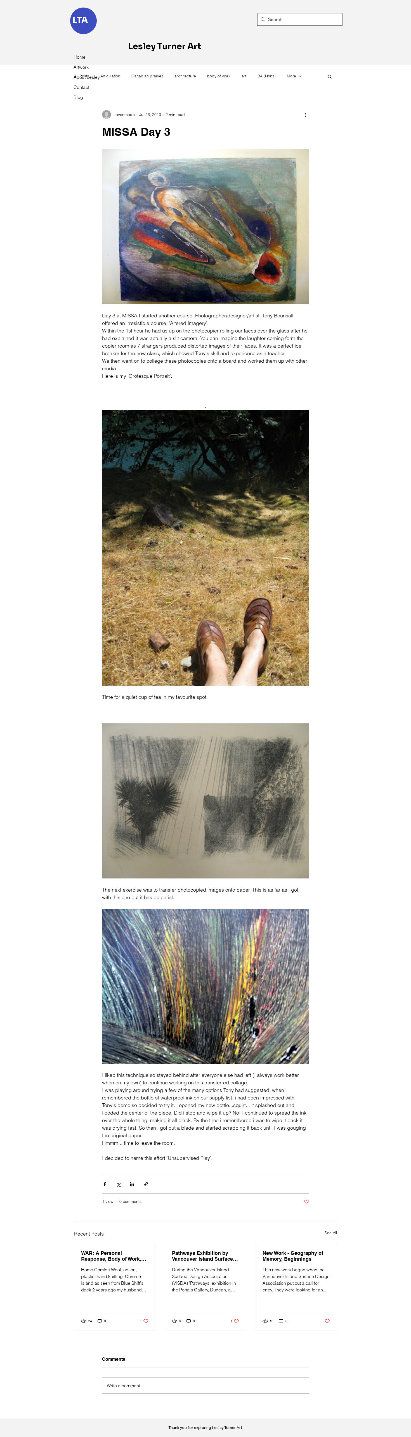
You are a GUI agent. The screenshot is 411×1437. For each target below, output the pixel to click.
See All (331, 1232)
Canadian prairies (147, 76)
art (244, 76)
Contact (81, 87)
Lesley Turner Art (164, 46)
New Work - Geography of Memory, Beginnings (293, 1256)
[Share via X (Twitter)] (118, 1184)
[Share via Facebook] (104, 1184)
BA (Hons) (267, 76)
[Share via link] (145, 1184)
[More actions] (305, 114)
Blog (78, 97)
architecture (185, 76)
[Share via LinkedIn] (132, 1184)
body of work (218, 76)
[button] (329, 76)
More (291, 76)
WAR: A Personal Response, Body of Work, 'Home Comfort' (111, 1256)
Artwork (81, 67)
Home (80, 57)
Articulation (110, 76)
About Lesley (86, 77)
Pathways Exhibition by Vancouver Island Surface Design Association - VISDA (205, 1256)
